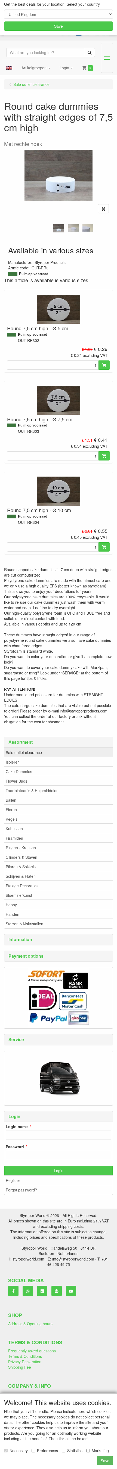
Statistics (74, 1450)
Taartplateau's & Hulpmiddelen (32, 790)
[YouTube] (71, 1291)
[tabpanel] (58, 228)
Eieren (11, 809)
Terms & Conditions (25, 1356)
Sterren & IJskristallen (24, 923)
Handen (12, 914)
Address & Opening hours (30, 1323)
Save (58, 26)
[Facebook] (13, 1291)
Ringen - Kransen (21, 847)
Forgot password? (21, 1190)
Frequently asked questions (32, 1350)
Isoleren (13, 762)
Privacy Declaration (24, 1361)
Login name (17, 1126)
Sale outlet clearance (24, 752)
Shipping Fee (19, 1367)
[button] (9, 67)
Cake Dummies (19, 771)
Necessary (19, 1450)
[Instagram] (28, 1291)
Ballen (11, 800)
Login (58, 1170)
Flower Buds (16, 781)
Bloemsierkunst (19, 895)
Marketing (100, 1450)
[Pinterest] (56, 1291)
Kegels (11, 819)
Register (13, 1180)
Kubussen (14, 828)
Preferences (47, 1450)
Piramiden (14, 838)
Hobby (11, 904)
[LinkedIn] (42, 1291)
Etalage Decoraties (22, 885)
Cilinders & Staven (21, 857)
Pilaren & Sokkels (21, 866)
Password (15, 1146)
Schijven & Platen (21, 876)
